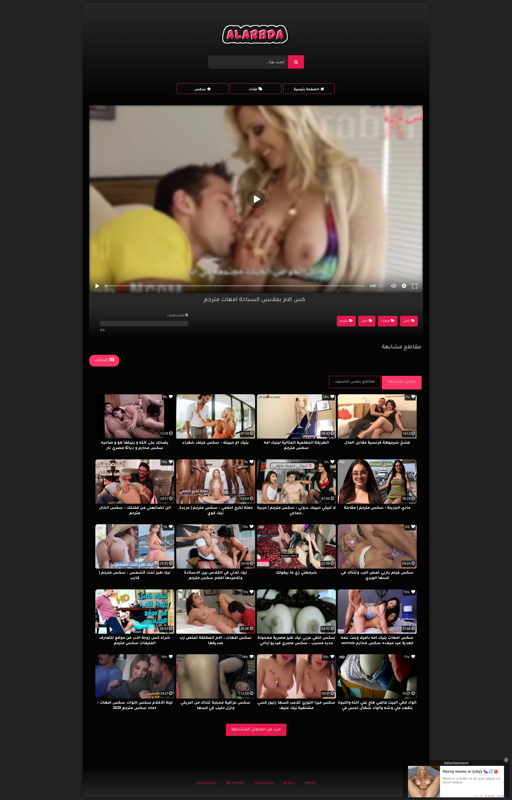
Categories (264, 783)
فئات (253, 90)
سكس (200, 90)
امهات (385, 321)
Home (310, 783)
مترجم (344, 321)
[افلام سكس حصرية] (256, 35)
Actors (289, 783)
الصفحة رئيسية (306, 90)
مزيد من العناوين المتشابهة (256, 730)
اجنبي (406, 321)
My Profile (235, 783)
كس (364, 321)
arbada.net (207, 783)
